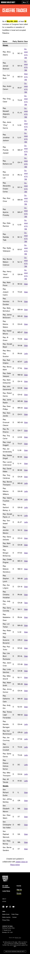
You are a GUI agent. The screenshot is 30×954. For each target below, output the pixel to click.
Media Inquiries (6, 917)
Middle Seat (18, 937)
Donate (19, 893)
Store (4, 901)
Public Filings (15, 914)
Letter (26, 353)
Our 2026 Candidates (6, 886)
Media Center (6, 914)
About (4, 899)
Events (19, 886)
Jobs (3, 911)
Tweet (26, 602)
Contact (14, 917)
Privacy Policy (6, 920)
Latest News (6, 891)
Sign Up (19, 889)
